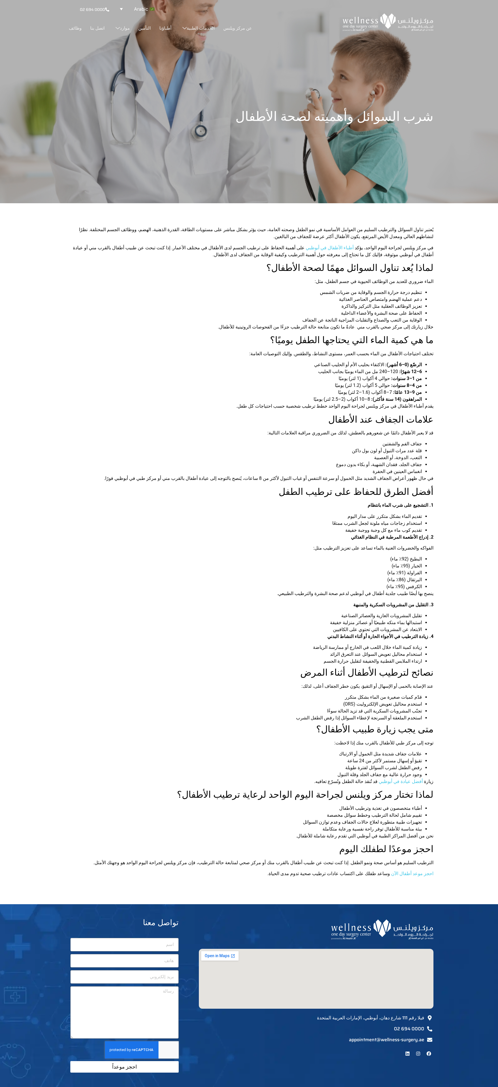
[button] (135, 9)
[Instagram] (418, 1053)
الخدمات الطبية (201, 28)
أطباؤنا (165, 28)
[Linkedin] (407, 1053)
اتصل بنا (97, 28)
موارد (125, 28)
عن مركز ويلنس (237, 28)
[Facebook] (428, 1053)
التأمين (144, 28)
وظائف (75, 28)
